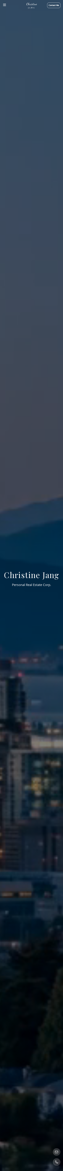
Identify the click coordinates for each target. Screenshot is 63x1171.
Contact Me (54, 5)
